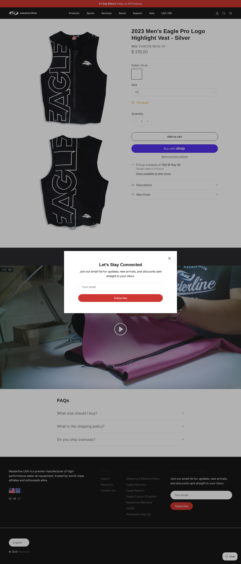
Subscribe (120, 298)
